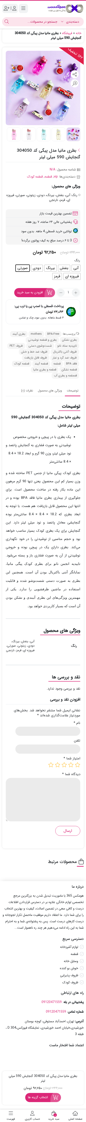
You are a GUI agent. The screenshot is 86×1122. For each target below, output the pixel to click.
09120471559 (52, 1001)
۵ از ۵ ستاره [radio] (51, 765)
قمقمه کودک (35, 176)
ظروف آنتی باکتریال (65, 351)
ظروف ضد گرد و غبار (65, 357)
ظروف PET (16, 345)
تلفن (77, 740)
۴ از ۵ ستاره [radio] (57, 765)
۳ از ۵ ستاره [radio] (64, 765)
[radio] (76, 268)
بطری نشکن (69, 339)
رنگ (77, 260)
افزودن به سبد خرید (30, 292)
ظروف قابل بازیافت (35, 357)
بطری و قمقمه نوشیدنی (42, 339)
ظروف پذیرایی (69, 975)
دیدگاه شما (71, 774)
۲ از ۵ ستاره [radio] (71, 765)
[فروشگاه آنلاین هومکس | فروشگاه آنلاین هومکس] (65, 8)
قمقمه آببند (41, 363)
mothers (36, 334)
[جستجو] (6, 21)
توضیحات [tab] (72, 390)
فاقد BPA (71, 363)
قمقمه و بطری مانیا (44, 369)
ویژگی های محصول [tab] (50, 390)
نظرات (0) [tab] (27, 390)
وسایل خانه (71, 961)
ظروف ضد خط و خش (34, 351)
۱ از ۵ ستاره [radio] (77, 765)
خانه (78, 33)
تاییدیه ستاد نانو (67, 345)
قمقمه (48, 176)
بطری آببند (18, 334)
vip (56, 176)
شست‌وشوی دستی (40, 345)
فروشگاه (67, 33)
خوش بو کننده (69, 968)
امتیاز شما (72, 758)
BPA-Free (53, 334)
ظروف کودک (70, 982)
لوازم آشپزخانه (69, 946)
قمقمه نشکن (69, 369)
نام (77, 723)
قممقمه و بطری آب (65, 375)
